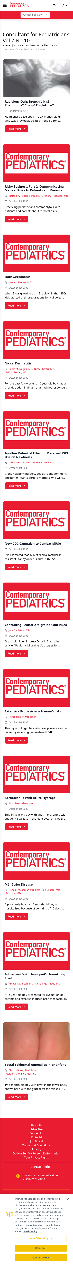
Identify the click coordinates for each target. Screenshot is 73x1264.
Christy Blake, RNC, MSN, (23, 1070)
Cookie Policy (30, 1231)
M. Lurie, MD (13, 893)
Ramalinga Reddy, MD (47, 983)
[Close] (67, 1199)
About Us (36, 1125)
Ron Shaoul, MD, (51, 889)
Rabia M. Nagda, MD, (21, 369)
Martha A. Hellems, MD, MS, (24, 195)
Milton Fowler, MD (16, 372)
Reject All (40, 1248)
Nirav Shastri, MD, (44, 369)
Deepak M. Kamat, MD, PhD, (24, 889)
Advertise (37, 1129)
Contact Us (37, 1133)
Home (6, 45)
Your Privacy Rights (36, 1157)
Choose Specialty (32, 14)
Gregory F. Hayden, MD (55, 195)
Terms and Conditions (36, 1145)
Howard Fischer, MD (20, 282)
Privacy (36, 1149)
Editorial (36, 1137)
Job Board (36, 1141)
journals (16, 45)
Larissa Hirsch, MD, (19, 462)
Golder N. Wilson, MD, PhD (21, 1073)
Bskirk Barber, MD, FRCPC (23, 716)
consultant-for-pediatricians (40, 45)
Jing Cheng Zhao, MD (21, 803)
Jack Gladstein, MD (19, 630)
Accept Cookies (40, 1257)
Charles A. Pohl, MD (43, 462)
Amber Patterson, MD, (21, 983)
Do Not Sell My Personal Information (36, 1153)
